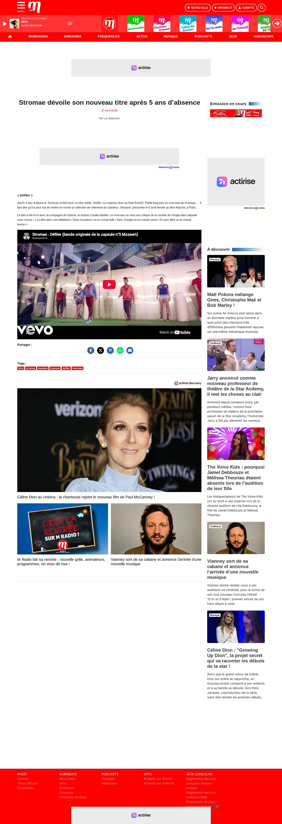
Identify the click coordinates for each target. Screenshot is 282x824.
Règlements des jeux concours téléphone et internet (202, 806)
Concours (66, 792)
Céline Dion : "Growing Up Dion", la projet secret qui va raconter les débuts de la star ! (235, 658)
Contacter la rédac (73, 797)
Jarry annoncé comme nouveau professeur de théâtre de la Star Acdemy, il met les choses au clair (235, 386)
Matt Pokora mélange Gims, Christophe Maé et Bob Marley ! (234, 300)
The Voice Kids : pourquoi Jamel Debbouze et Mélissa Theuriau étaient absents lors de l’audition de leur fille (236, 477)
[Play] (5, 24)
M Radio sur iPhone (158, 779)
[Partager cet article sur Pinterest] (109, 352)
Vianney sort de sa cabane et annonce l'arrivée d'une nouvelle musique (232, 569)
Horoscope (264, 36)
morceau (77, 368)
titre (20, 368)
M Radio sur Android (159, 783)
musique (43, 368)
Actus (141, 36)
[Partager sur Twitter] (99, 352)
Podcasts (203, 36)
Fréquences (109, 36)
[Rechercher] (262, 8)
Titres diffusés (27, 783)
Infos (63, 783)
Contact (23, 779)
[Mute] (70, 24)
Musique (171, 36)
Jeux (233, 36)
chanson (55, 368)
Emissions (72, 36)
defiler (66, 368)
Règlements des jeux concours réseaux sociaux (201, 783)
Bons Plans (67, 779)
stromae (30, 368)
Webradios (38, 36)
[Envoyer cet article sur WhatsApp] (119, 352)
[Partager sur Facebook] (89, 352)
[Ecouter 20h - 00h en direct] (236, 113)
